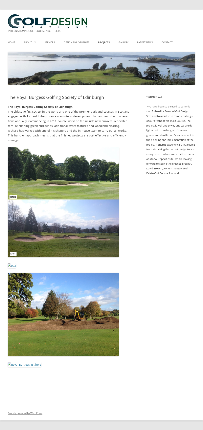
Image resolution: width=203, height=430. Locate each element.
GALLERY (123, 42)
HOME (11, 42)
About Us (30, 42)
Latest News (145, 42)
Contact (167, 42)
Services (49, 42)
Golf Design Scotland (47, 21)
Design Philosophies (76, 42)
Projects (104, 42)
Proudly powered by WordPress (25, 413)
